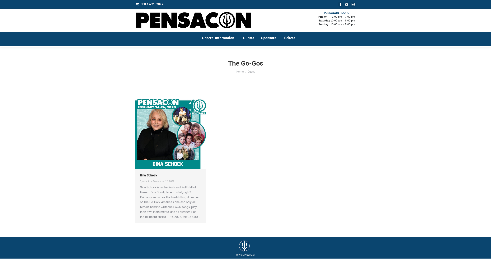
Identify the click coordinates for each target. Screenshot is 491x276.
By (145, 181)
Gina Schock (148, 175)
